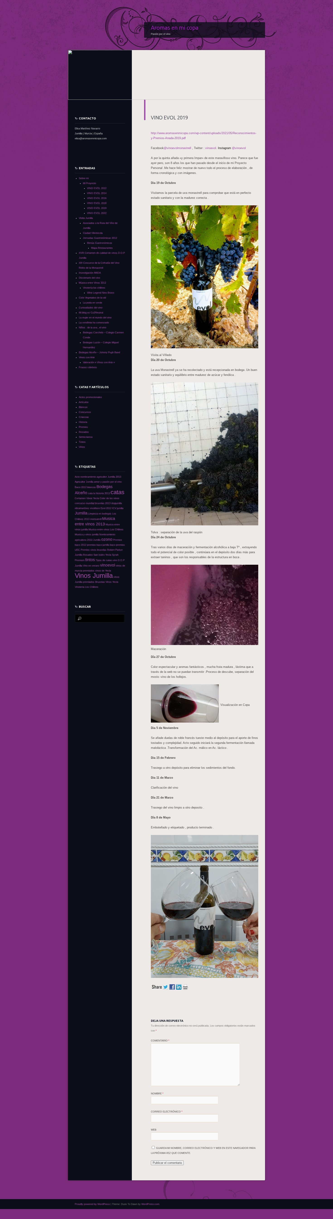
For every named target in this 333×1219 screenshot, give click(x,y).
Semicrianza (85, 437)
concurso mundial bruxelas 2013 (93, 503)
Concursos (85, 412)
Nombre (157, 1093)
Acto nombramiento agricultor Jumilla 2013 (98, 476)
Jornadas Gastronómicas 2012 (100, 238)
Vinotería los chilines (94, 287)
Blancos (83, 407)
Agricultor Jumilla (84, 481)
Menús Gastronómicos (99, 243)
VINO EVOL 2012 (96, 188)
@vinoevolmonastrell (178, 148)
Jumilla (81, 513)
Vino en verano (91, 565)
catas (117, 492)
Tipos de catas (104, 560)
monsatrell (95, 519)
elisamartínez (82, 508)
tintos (90, 559)
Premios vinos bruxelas (93, 549)
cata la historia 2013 (99, 493)
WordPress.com (150, 1204)
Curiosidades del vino (90, 307)
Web (153, 1129)
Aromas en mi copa (174, 27)
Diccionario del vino (89, 277)
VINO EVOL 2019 (96, 208)
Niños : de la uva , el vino (92, 327)
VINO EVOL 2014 (96, 193)
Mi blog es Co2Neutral (91, 312)
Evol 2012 (106, 508)
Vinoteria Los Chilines (86, 587)
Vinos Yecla (112, 582)
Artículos (84, 402)
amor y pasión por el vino (108, 481)
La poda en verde (92, 302)
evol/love (95, 508)
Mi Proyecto (89, 183)
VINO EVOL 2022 (96, 213)
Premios (83, 427)
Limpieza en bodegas (99, 513)
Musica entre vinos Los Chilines (106, 529)
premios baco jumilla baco (101, 544)
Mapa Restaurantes (102, 248)
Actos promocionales (90, 397)
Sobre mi (84, 178)
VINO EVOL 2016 (96, 198)
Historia (83, 422)
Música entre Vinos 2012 (92, 282)
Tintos (82, 442)
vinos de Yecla (103, 570)
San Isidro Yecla (102, 554)
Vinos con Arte (87, 357)
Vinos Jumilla (94, 575)
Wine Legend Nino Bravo (100, 292)
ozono (106, 539)
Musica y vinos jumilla (87, 534)
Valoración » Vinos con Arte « (99, 362)
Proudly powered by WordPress (92, 1204)
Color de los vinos (109, 498)
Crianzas (84, 417)
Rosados (84, 432)
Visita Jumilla (86, 218)
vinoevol (210, 148)
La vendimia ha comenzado (94, 322)
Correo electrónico (166, 1111)
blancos (91, 487)
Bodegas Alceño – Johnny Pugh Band (99, 352)
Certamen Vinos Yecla (87, 498)
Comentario (160, 1040)
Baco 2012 (81, 487)
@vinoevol (232, 148)
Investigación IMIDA (90, 272)
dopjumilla (116, 503)
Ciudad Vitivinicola (93, 233)
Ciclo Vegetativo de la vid (92, 297)
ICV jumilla (117, 508)
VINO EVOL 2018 (96, 203)
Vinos (82, 447)
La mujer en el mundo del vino (95, 317)
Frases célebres (88, 367)
